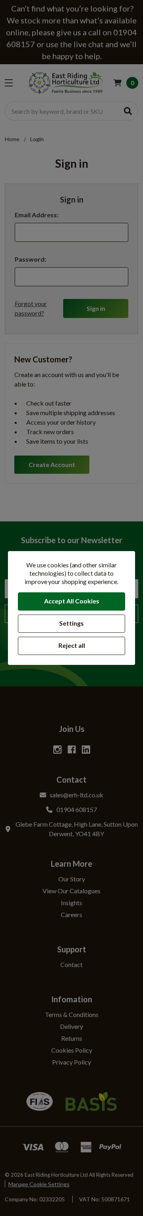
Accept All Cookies (71, 601)
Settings (71, 623)
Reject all (71, 645)
